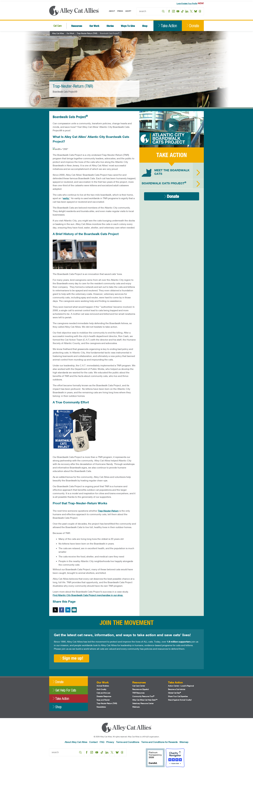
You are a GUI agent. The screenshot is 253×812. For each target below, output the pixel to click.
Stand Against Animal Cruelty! (180, 700)
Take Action (169, 25)
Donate (194, 25)
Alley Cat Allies (58, 33)
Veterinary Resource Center (143, 703)
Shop (144, 25)
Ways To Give (128, 25)
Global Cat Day (174, 693)
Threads (200, 11)
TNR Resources (138, 693)
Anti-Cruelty (101, 689)
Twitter (55, 609)
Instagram (173, 11)
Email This (74, 609)
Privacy (110, 741)
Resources (76, 25)
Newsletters (101, 707)
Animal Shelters (103, 686)
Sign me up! (72, 658)
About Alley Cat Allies (76, 741)
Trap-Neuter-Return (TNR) (87, 33)
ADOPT (128, 11)
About (112, 11)
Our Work (94, 25)
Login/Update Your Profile (187, 3)
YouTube (178, 11)
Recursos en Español (140, 689)
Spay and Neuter (103, 700)
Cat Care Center (138, 686)
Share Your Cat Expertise (178, 696)
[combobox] (152, 11)
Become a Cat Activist (176, 689)
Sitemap (184, 741)
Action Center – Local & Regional (181, 686)
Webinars (136, 707)
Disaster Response (104, 696)
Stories (110, 25)
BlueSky (196, 11)
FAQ (102, 741)
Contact (93, 741)
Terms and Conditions (127, 741)
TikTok (182, 11)
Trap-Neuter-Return (108, 510)
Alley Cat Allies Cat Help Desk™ (144, 700)
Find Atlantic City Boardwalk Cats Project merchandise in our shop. (88, 595)
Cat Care (57, 25)
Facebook (169, 11)
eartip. (66, 198)
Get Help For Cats (65, 690)
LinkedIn (187, 11)
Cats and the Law (103, 693)
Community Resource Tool (143, 696)
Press (120, 11)
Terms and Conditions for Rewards (159, 741)
